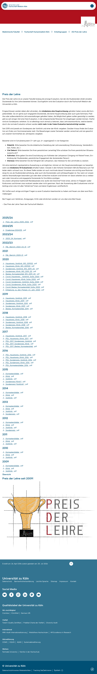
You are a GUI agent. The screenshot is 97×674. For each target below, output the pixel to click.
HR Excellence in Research (61, 632)
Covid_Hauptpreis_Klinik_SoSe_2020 (22, 279)
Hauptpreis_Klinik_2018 (16, 320)
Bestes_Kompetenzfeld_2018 (19, 328)
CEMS (4, 642)
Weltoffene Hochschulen (38, 632)
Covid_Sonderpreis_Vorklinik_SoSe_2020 (24, 282)
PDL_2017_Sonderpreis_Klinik (19, 344)
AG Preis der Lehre (79, 32)
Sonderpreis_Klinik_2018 (17, 325)
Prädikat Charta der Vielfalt (33, 623)
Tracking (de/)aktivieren (42, 670)
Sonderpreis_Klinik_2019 (17, 306)
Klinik (9, 376)
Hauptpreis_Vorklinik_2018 (18, 317)
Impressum (63, 581)
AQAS (19, 642)
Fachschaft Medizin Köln (18, 6)
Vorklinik (11, 379)
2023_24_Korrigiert (15, 238)
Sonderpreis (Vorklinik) (16, 384)
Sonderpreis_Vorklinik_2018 (18, 322)
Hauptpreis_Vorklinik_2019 (18, 298)
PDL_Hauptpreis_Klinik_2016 (19, 357)
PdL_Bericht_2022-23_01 (17, 247)
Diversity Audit (51, 623)
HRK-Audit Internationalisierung (14, 632)
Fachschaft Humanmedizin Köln (37, 32)
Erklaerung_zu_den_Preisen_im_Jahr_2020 (24, 290)
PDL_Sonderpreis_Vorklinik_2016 (20, 360)
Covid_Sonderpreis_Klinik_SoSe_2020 (23, 285)
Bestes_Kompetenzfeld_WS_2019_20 (22, 274)
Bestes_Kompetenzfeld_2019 (19, 309)
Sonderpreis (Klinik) (15, 382)
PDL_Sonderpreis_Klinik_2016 (19, 363)
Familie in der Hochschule (29, 652)
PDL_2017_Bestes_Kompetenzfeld (21, 346)
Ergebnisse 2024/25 (15, 230)
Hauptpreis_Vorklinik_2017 (18, 336)
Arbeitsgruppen (60, 32)
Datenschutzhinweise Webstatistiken (16, 670)
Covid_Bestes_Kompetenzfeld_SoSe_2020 (24, 287)
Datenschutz (7, 581)
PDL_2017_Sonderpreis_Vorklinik (20, 341)
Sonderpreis (12, 414)
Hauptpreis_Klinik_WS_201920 (19, 266)
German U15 (25, 613)
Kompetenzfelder (14, 374)
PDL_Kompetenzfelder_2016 (18, 365)
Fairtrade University (9, 652)
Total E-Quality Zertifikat (11, 623)
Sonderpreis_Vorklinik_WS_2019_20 (22, 269)
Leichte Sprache (42, 581)
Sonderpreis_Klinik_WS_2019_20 (20, 271)
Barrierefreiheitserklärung (24, 581)
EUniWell (14, 613)
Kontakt (73, 581)
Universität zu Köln (18, 5)
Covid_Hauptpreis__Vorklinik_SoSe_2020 (24, 277)
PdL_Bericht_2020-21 (16, 255)
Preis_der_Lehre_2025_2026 (19, 222)
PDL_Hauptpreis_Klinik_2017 (19, 339)
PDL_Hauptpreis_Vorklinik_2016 (20, 355)
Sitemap (54, 581)
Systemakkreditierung (32, 642)
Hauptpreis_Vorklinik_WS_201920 (21, 263)
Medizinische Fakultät (11, 32)
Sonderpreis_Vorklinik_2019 (18, 303)
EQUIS (12, 642)
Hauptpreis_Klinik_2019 (16, 301)
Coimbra (5, 613)
